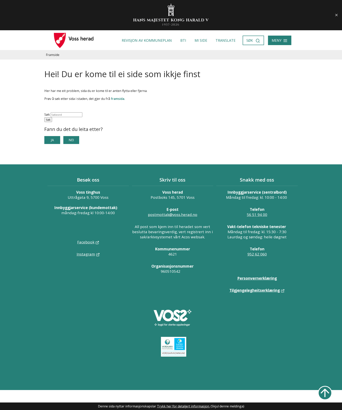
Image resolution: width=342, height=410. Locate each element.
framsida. (118, 99)
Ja (52, 140)
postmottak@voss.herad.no (172, 214)
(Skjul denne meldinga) (227, 406)
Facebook (85, 242)
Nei (71, 140)
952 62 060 (257, 254)
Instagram (86, 254)
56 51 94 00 (257, 214)
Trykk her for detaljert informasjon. (183, 406)
